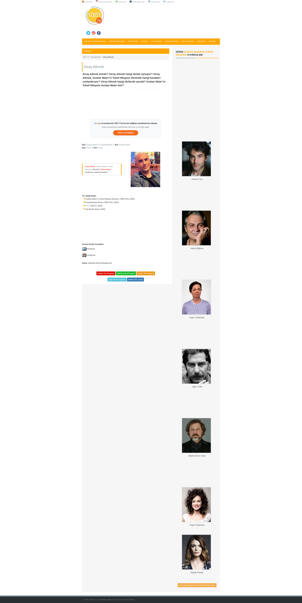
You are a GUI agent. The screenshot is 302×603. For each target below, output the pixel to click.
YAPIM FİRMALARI (138, 2)
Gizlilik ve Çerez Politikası (121, 600)
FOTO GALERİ (188, 41)
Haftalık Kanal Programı (126, 273)
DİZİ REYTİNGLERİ (117, 41)
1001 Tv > (87, 57)
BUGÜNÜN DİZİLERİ (105, 2)
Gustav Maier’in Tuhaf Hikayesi (99, 145)
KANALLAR (122, 2)
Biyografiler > (97, 57)
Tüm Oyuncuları (197, 585)
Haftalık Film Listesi (135, 280)
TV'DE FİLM (133, 41)
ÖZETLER (201, 41)
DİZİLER (212, 41)
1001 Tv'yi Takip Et (125, 133)
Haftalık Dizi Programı (105, 273)
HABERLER (170, 2)
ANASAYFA (88, 2)
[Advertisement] (163, 21)
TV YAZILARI (156, 41)
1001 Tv (95, 600)
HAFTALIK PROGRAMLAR (94, 41)
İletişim (132, 600)
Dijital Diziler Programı (117, 280)
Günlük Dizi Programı (145, 273)
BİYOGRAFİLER (171, 41)
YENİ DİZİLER (155, 2)
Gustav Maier (124, 145)
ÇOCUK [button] (144, 41)
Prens (88, 148)
